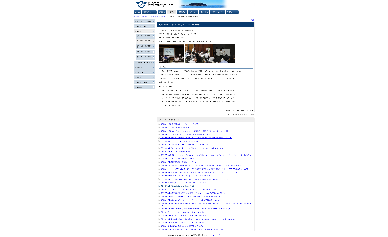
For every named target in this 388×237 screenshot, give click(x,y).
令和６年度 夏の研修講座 (157, 16)
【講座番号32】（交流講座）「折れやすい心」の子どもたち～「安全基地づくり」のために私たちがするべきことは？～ (198, 172)
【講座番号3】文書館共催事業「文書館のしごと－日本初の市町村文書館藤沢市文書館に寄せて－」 (191, 229)
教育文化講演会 (140, 67)
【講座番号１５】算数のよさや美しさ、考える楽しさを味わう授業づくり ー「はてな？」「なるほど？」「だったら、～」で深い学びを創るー (206, 155)
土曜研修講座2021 (141, 82)
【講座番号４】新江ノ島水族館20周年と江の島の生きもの (178, 158)
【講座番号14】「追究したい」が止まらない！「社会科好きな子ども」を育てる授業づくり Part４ (191, 148)
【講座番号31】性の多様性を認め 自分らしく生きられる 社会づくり (183, 215)
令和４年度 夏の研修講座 (144, 52)
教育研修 (171, 12)
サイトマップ (215, 235)
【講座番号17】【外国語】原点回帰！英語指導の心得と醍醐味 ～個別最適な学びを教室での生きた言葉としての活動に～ (198, 219)
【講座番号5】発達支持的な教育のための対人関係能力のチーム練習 (182, 226)
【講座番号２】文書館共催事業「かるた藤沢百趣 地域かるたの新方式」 (183, 183)
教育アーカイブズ (217, 12)
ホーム (137, 12)
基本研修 (138, 77)
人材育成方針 (139, 72)
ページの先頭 (249, 114)
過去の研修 (138, 87)
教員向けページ (232, 12)
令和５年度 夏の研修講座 (144, 57)
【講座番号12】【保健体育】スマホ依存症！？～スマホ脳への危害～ (182, 222)
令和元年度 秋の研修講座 (143, 62)
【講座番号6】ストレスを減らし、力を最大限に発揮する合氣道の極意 (182, 212)
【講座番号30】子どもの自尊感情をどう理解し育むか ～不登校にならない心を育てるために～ (190, 196)
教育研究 (162, 12)
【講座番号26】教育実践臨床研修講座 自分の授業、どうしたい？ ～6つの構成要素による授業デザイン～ (194, 193)
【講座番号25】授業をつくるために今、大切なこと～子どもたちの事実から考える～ (187, 176)
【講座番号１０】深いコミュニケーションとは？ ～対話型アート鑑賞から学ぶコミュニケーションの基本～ (195, 131)
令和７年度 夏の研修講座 (144, 36)
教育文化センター (149, 12)
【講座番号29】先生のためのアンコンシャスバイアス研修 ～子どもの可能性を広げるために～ (190, 200)
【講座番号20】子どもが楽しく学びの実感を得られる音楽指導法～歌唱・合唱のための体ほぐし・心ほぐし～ (195, 179)
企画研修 (144, 16)
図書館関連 (182, 12)
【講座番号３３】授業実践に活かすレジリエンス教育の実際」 (180, 124)
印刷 (252, 20)
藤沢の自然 (204, 12)
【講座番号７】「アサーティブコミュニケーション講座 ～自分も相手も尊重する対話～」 (189, 189)
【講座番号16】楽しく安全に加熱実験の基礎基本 (176, 151)
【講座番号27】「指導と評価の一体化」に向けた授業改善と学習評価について (185, 144)
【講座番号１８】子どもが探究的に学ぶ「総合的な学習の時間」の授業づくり (185, 134)
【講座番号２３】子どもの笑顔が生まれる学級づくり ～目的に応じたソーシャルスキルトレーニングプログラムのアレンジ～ (200, 165)
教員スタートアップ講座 (143, 21)
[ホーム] (181, 4)
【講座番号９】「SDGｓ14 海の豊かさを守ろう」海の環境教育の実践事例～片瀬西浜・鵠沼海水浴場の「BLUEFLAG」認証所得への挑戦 (204, 169)
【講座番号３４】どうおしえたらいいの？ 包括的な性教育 (179, 141)
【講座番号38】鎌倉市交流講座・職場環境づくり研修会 (178, 162)
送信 (230, 114)
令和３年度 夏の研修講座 (144, 46)
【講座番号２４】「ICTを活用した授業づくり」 (175, 127)
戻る (241, 114)
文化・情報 (193, 12)
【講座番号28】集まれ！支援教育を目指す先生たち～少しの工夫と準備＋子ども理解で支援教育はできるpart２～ (196, 138)
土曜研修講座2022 (141, 26)
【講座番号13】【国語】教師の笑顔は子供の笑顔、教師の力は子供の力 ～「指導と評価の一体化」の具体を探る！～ (197, 209)
